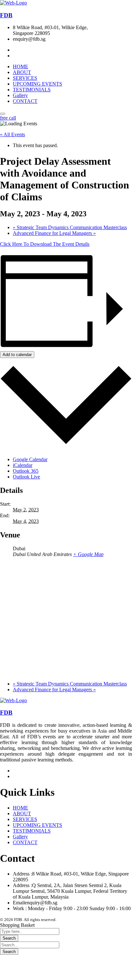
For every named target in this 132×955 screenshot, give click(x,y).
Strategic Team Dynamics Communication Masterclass (70, 227)
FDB (6, 15)
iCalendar (22, 465)
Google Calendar (30, 459)
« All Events (12, 134)
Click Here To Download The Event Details (44, 244)
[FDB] (13, 2)
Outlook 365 (25, 471)
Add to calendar (17, 354)
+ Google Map (88, 554)
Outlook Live (26, 476)
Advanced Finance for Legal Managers (54, 233)
